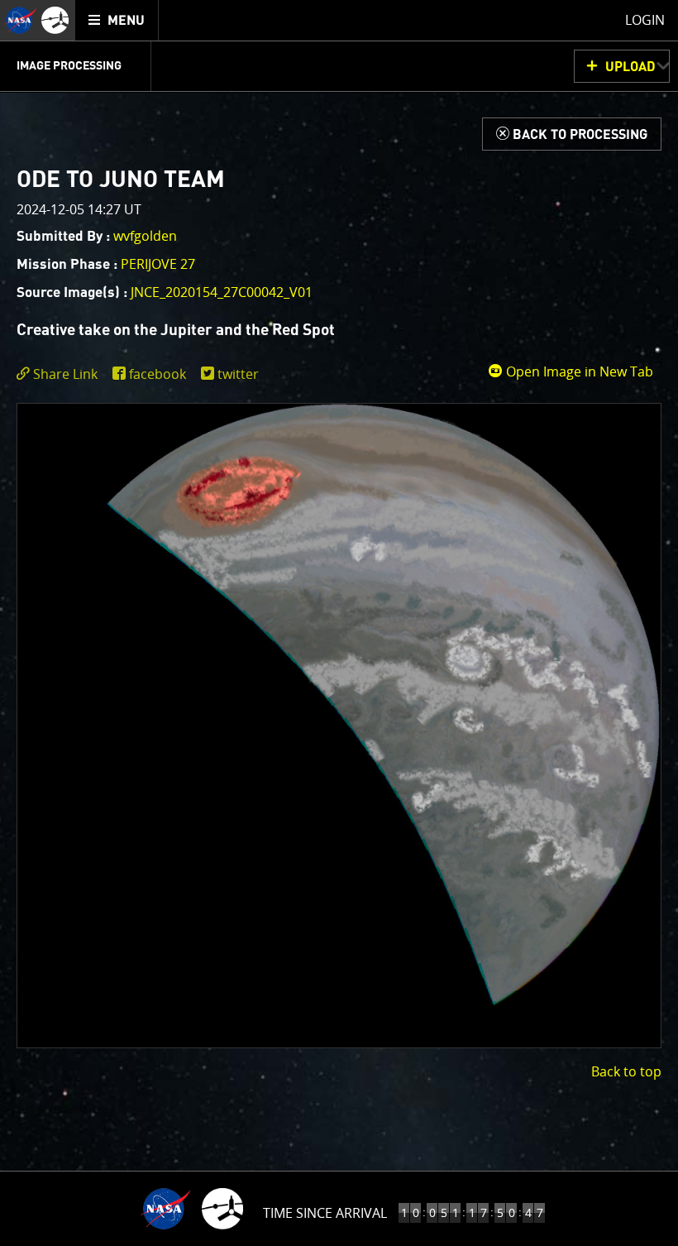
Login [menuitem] (645, 20)
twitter (238, 374)
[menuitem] (117, 20)
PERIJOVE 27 (158, 264)
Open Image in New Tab (578, 371)
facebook (157, 374)
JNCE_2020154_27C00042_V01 (222, 292)
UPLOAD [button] (630, 67)
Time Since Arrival (325, 1213)
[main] (339, 623)
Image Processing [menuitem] (69, 66)
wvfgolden (145, 236)
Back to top (626, 1071)
